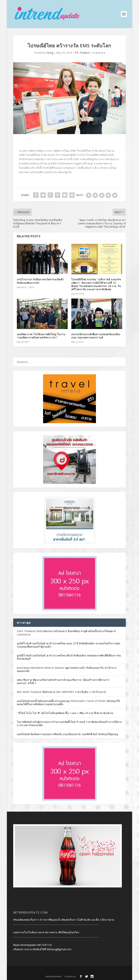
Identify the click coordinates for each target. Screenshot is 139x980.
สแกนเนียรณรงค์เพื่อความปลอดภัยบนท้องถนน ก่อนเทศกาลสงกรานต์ (95, 335)
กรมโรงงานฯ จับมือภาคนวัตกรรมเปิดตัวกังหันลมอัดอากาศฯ (40, 281)
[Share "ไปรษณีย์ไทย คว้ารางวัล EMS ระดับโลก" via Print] (72, 195)
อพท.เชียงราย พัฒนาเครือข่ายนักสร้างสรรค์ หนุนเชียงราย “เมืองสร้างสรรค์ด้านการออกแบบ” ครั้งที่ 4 (63, 681)
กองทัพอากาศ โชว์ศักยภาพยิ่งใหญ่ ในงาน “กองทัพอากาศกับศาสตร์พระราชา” (41, 335)
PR (76, 52)
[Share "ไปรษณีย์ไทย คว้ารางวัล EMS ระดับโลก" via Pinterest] (57, 195)
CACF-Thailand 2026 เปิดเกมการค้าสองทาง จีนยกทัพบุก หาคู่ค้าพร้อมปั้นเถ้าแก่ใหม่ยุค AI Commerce (66, 632)
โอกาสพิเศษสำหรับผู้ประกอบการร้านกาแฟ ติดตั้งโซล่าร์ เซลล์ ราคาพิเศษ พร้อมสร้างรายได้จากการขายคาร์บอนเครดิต (69, 723)
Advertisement (53, 976)
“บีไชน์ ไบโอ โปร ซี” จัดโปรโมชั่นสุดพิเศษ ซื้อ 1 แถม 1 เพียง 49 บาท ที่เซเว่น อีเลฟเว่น (65, 713)
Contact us (70, 976)
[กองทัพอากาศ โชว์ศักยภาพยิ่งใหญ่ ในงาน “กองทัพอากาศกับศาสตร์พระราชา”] (42, 314)
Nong (50, 52)
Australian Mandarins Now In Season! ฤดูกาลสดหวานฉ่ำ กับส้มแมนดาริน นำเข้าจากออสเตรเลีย (66, 669)
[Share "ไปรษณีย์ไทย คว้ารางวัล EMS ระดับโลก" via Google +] (50, 195)
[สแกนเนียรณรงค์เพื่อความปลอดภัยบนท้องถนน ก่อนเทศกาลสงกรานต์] (96, 314)
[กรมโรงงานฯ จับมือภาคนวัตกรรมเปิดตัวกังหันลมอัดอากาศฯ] (42, 259)
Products (85, 52)
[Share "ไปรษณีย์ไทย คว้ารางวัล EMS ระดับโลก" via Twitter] (43, 195)
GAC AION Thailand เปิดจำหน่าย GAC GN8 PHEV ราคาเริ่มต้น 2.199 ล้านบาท (61, 692)
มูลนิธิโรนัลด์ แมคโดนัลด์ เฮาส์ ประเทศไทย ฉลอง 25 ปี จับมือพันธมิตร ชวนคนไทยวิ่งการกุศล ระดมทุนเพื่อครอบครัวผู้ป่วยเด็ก (68, 645)
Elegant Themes (63, 971)
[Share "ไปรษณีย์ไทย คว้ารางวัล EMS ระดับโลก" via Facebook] (35, 195)
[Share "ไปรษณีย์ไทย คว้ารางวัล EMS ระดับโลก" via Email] (64, 195)
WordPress (94, 971)
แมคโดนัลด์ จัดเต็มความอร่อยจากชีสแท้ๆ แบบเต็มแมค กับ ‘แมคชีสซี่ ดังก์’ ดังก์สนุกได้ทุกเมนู (67, 734)
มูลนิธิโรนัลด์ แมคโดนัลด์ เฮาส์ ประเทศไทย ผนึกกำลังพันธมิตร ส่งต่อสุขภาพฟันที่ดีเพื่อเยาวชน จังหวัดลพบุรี (69, 657)
